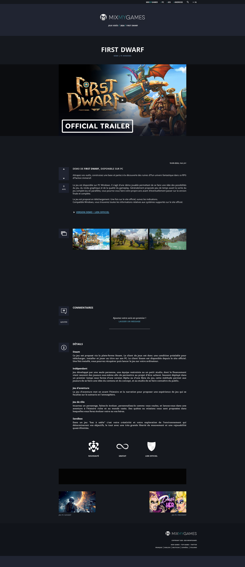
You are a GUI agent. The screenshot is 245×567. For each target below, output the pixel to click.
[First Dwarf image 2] (129, 249)
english (167, 547)
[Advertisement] (122, 146)
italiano (193, 547)
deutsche (176, 547)
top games (185, 544)
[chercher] (187, 3)
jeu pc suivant (65, 514)
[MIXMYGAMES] (122, 23)
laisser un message (129, 321)
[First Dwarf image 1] (91, 249)
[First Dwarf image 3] (167, 249)
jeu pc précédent (179, 514)
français (158, 547)
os (169, 2)
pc (163, 2)
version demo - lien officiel (92, 212)
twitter (194, 544)
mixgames (152, 2)
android (179, 2)
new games (175, 544)
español (185, 547)
